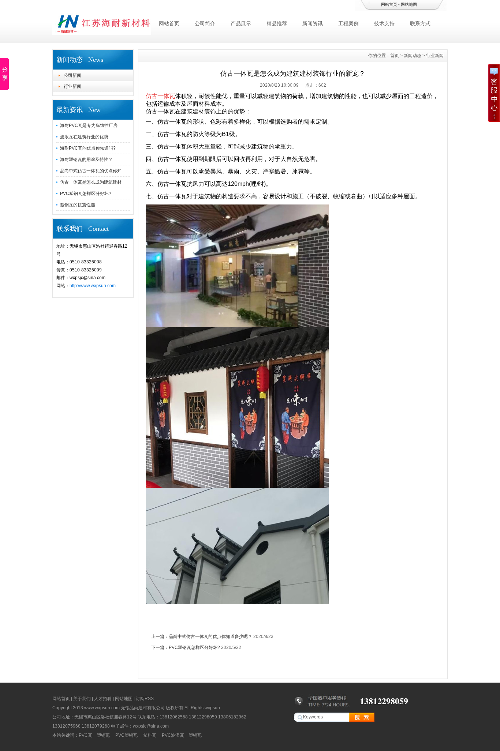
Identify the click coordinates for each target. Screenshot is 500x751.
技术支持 (384, 23)
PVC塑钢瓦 (126, 735)
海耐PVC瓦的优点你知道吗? (88, 148)
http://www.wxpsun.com (93, 285)
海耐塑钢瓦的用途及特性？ (86, 159)
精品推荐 (276, 23)
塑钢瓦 (103, 735)
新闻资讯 (312, 23)
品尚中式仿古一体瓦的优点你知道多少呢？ (210, 636)
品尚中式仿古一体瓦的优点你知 (91, 170)
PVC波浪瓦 (173, 735)
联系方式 (420, 23)
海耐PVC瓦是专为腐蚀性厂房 (88, 125)
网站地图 (409, 4)
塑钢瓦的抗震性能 (77, 204)
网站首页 (389, 4)
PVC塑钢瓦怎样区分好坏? (85, 193)
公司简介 (205, 23)
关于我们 (82, 698)
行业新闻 (72, 86)
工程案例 (348, 23)
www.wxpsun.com (102, 707)
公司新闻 (72, 75)
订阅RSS (145, 698)
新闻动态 (412, 55)
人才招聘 (103, 698)
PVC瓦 (85, 735)
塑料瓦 (149, 735)
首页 (394, 55)
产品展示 (241, 23)
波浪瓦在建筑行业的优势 (84, 136)
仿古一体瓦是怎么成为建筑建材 (91, 182)
